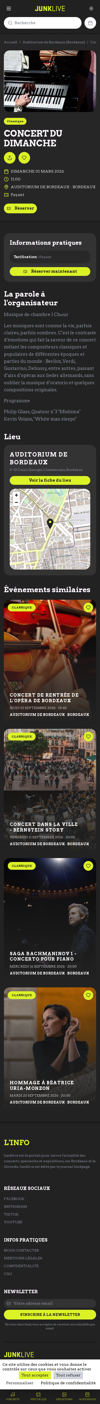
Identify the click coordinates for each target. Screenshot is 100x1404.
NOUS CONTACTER (21, 1250)
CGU (8, 1274)
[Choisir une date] (90, 23)
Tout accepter (35, 1375)
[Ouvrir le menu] (9, 8)
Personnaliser (19, 1383)
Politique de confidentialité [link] (68, 1383)
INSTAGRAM (15, 1206)
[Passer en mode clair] (91, 8)
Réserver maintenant (54, 271)
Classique (15, 121)
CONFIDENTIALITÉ (21, 1266)
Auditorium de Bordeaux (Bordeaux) (54, 42)
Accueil (10, 42)
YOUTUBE (13, 1222)
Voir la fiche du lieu (50, 480)
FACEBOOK (14, 1199)
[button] (50, 524)
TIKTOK (11, 1214)
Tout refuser (68, 1375)
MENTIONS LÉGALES (23, 1258)
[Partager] (10, 158)
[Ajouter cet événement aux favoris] (24, 158)
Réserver (24, 208)
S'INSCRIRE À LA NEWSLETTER (50, 1315)
